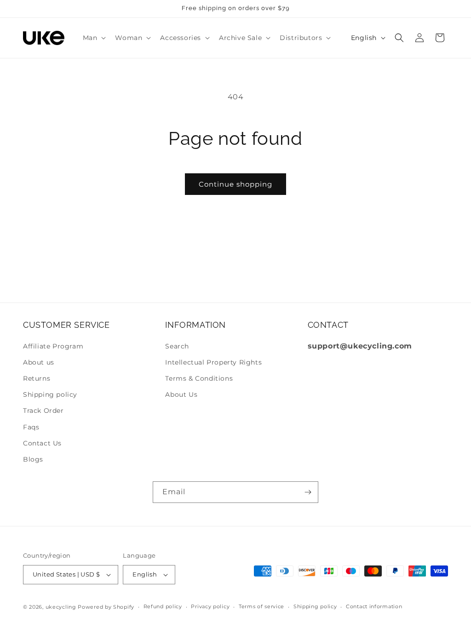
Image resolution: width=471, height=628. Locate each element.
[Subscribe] (308, 492)
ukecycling (61, 607)
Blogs (33, 459)
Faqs (31, 427)
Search (177, 346)
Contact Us (42, 443)
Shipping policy (50, 394)
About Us (181, 394)
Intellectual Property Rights (213, 362)
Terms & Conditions (199, 378)
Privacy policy (210, 606)
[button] (93, 37)
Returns (36, 378)
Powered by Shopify (106, 607)
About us (38, 362)
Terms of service (261, 606)
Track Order (43, 410)
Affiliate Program (53, 346)
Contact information (374, 606)
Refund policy (163, 606)
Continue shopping (235, 184)
